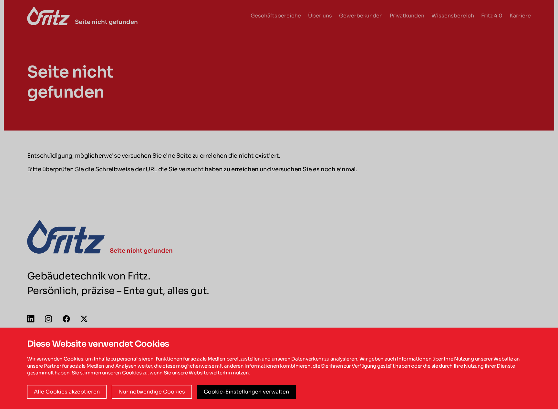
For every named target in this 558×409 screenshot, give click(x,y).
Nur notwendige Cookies (152, 391)
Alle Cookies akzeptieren (67, 391)
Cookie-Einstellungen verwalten (246, 391)
